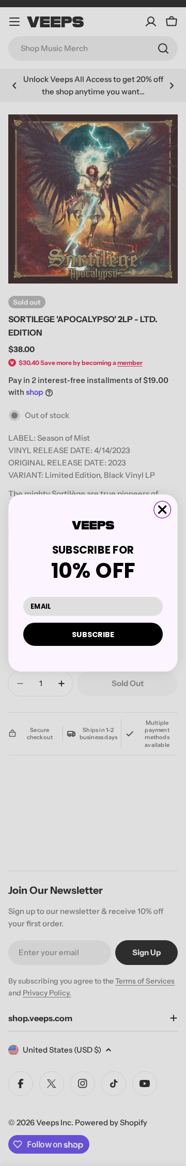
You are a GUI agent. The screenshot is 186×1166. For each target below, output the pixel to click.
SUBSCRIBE (93, 634)
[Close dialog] (162, 509)
